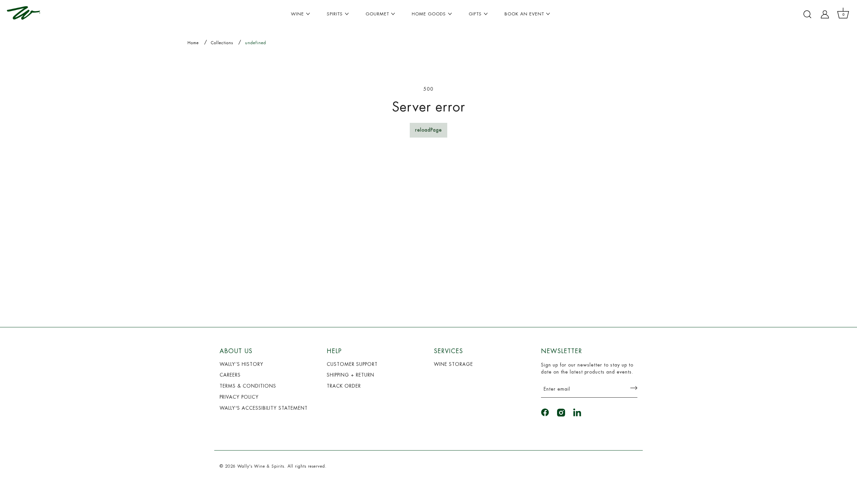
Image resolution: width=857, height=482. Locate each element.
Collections (222, 43)
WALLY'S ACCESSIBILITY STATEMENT (264, 408)
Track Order (344, 386)
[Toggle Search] (807, 14)
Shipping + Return (350, 375)
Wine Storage (453, 364)
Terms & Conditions (248, 386)
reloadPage (428, 130)
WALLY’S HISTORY (241, 364)
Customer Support (352, 364)
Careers (230, 375)
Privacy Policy (239, 397)
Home (193, 43)
